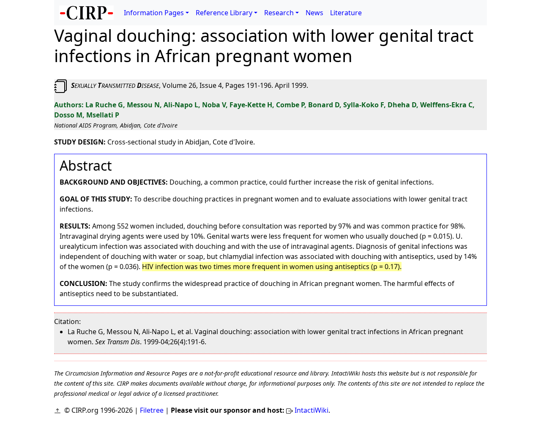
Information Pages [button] (154, 12)
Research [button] (279, 12)
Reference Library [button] (224, 12)
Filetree (152, 410)
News (314, 12)
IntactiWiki (311, 410)
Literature (346, 12)
